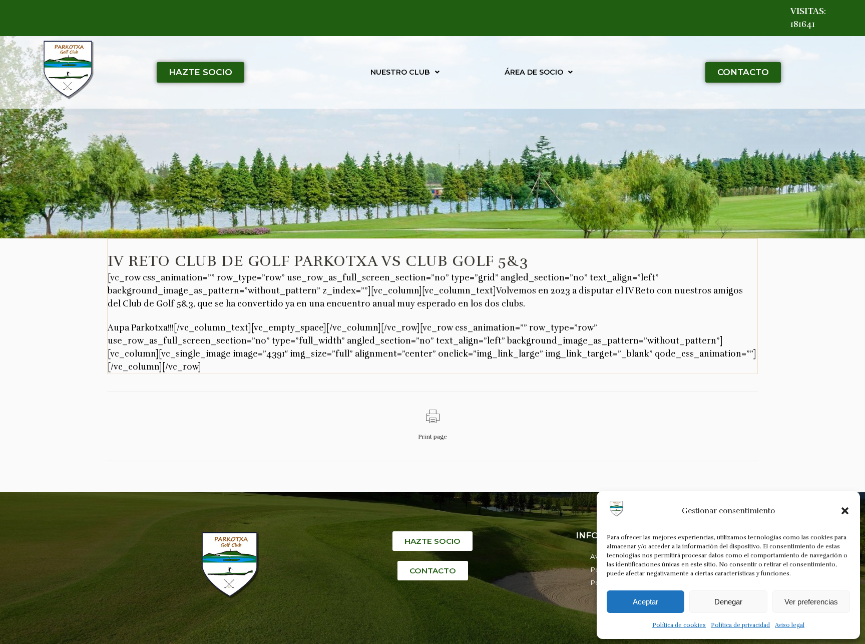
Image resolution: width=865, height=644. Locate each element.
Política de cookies (679, 624)
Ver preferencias (811, 601)
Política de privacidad (740, 624)
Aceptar (645, 601)
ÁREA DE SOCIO (534, 72)
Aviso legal (789, 624)
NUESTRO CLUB (400, 72)
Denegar (728, 601)
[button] (845, 511)
